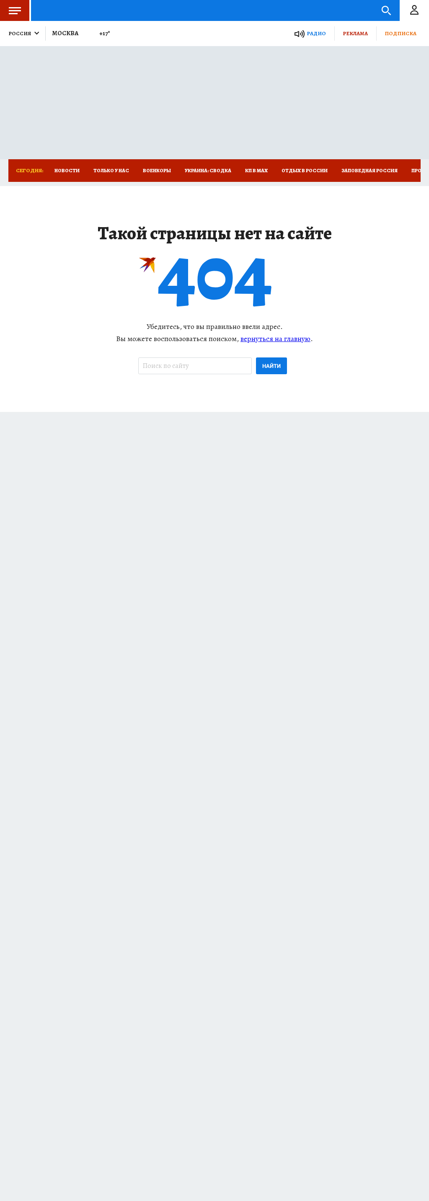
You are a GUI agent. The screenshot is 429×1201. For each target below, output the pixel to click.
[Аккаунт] (414, 10)
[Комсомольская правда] (78, 10)
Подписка (400, 33)
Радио (316, 33)
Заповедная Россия (369, 170)
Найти (271, 366)
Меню (14, 10)
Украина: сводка (208, 170)
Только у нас (111, 170)
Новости (67, 170)
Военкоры (157, 170)
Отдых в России (305, 170)
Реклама (355, 33)
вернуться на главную (275, 339)
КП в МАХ (256, 170)
